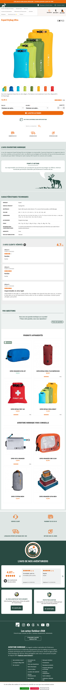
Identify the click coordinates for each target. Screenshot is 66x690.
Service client (15, 521)
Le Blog (17, 625)
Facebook (28, 624)
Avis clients (31, 678)
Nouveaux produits (47, 665)
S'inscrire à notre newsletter (33, 638)
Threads (33, 624)
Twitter (38, 624)
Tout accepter (25, 688)
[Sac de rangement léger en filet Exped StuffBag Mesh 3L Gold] (18, 484)
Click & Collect (31, 669)
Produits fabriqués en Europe (47, 668)
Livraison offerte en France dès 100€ (15, 536)
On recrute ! (16, 665)
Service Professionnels (32, 675)
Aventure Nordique (16, 647)
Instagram (23, 624)
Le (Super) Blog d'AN (18, 662)
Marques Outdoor (47, 660)
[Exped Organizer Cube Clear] (48, 446)
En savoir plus (16, 608)
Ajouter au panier (34, 113)
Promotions (45, 662)
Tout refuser (35, 688)
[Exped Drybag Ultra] (4, 88)
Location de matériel (33, 672)
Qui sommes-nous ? (18, 660)
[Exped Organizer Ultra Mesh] (48, 484)
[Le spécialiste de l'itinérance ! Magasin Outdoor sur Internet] (4, 5)
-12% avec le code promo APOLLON (23, 1)
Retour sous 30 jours (50, 536)
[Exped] (61, 20)
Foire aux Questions (33, 664)
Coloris (28, 105)
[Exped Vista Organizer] (18, 446)
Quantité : (62, 105)
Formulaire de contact (31, 660)
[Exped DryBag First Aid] (18, 397)
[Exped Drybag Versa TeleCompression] (48, 359)
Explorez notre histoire (25, 655)
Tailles (3, 105)
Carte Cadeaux (46, 676)
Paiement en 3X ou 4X (50, 521)
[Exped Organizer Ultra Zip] (18, 359)
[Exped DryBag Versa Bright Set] (48, 397)
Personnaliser (44, 688)
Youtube (42, 624)
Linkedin (47, 624)
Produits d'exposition (45, 672)
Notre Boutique (32, 666)
